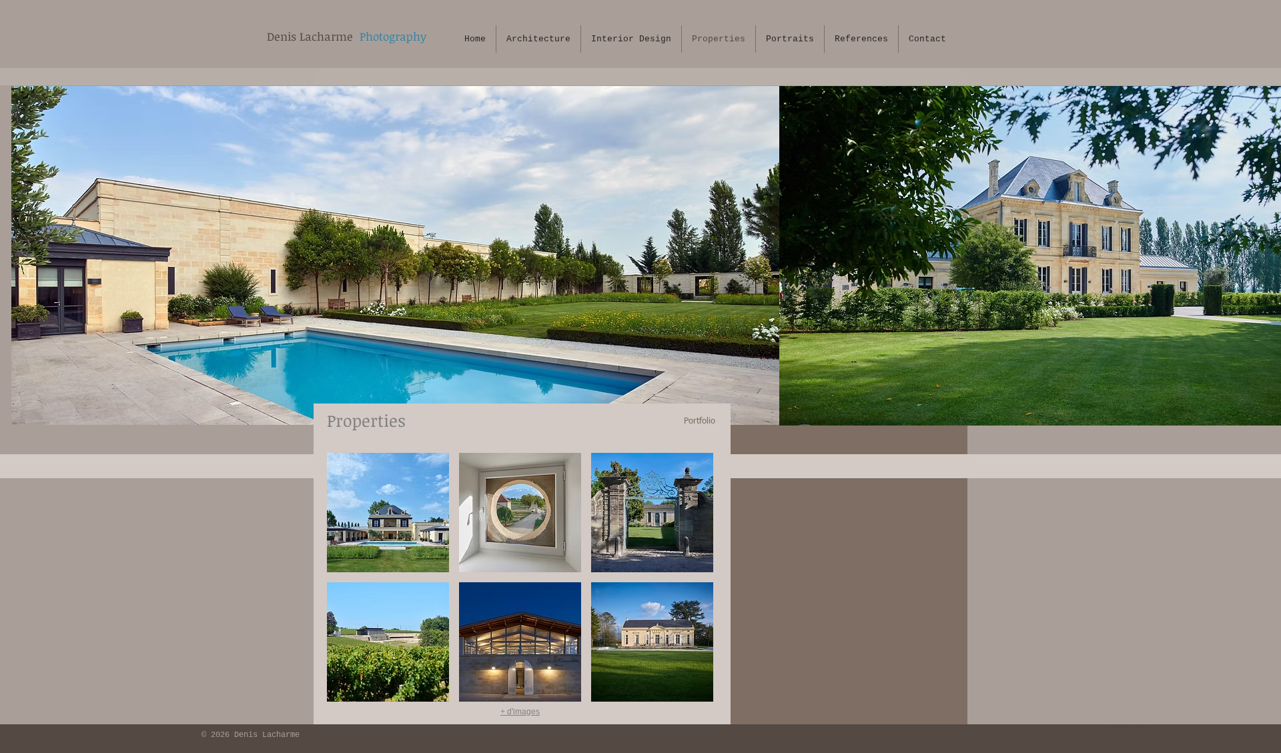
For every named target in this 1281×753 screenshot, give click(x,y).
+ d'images (520, 711)
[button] (388, 512)
